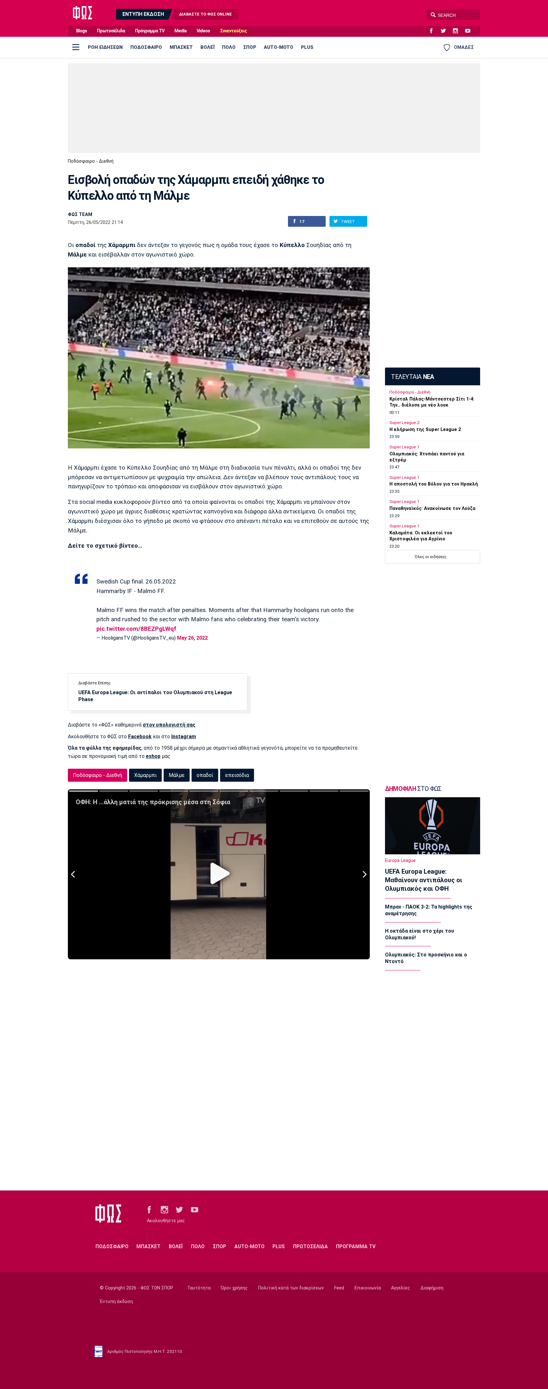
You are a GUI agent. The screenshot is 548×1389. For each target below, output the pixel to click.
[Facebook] (434, 31)
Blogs (81, 31)
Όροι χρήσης (234, 1288)
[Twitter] (446, 31)
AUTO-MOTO (278, 47)
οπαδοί (205, 775)
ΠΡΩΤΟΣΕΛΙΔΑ (310, 1246)
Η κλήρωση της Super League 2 (425, 429)
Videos (203, 31)
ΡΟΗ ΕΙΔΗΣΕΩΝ (105, 47)
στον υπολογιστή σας (169, 725)
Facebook (140, 737)
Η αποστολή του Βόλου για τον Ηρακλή (433, 484)
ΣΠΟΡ (249, 47)
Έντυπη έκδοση (116, 1301)
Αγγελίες (400, 1288)
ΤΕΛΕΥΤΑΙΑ (412, 377)
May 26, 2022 (192, 638)
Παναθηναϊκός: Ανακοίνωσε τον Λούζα (432, 508)
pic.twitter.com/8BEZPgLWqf (136, 628)
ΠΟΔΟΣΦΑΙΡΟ (146, 47)
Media (180, 31)
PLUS (307, 47)
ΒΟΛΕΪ (207, 47)
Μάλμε (177, 775)
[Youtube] (470, 31)
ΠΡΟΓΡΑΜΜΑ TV (355, 1246)
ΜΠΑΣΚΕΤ (181, 47)
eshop (153, 756)
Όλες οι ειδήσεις (431, 556)
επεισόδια (237, 775)
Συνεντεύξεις (233, 31)
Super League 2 (404, 422)
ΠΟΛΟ (229, 47)
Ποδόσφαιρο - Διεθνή (91, 161)
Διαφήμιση (432, 1288)
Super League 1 (404, 447)
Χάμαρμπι (145, 775)
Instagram (183, 737)
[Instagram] (458, 31)
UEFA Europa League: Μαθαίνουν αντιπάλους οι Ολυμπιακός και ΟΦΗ (423, 880)
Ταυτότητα (199, 1288)
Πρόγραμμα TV (149, 31)
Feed (339, 1288)
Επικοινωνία (368, 1288)
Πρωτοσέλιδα (111, 31)
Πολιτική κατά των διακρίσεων (291, 1288)
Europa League (400, 860)
